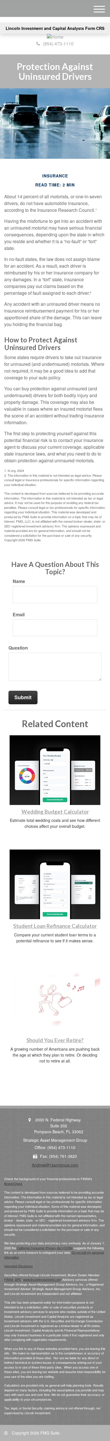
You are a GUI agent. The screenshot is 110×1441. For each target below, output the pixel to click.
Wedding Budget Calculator (55, 812)
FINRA (9, 1279)
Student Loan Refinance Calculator (55, 926)
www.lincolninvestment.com (42, 1279)
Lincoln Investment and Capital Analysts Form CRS (55, 28)
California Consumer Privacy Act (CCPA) (45, 1248)
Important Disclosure (18, 1266)
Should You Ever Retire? (55, 1040)
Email (19, 614)
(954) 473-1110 (58, 43)
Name (19, 581)
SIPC (17, 1279)
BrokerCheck (13, 1183)
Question (18, 648)
